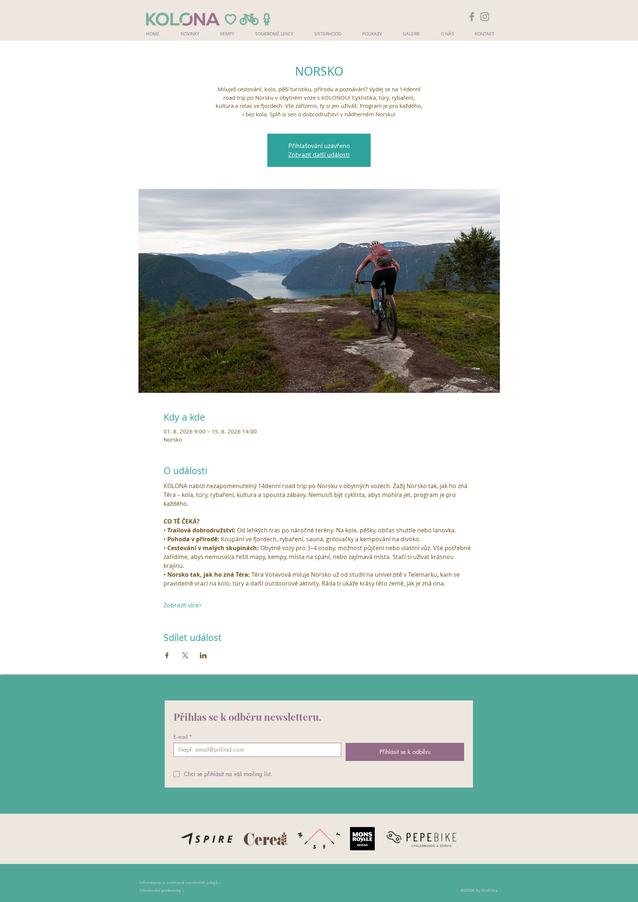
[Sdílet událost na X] (185, 655)
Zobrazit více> (183, 605)
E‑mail (183, 737)
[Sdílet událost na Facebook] (167, 655)
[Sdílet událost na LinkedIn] (203, 655)
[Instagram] (485, 17)
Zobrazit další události (319, 155)
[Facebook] (472, 17)
